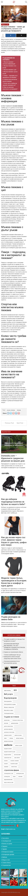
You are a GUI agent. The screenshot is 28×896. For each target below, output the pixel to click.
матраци (11, 738)
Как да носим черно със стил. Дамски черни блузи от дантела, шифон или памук (14, 541)
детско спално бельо (8, 726)
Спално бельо (6, 862)
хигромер (20, 776)
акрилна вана (7, 720)
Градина (4, 846)
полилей (6, 763)
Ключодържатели (8, 701)
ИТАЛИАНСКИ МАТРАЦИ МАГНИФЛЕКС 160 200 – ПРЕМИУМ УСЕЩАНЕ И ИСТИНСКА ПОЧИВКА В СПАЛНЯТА (14, 646)
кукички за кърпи (18, 735)
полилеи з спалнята (14, 760)
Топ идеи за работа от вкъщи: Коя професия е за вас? (14, 640)
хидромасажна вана (8, 779)
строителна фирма (11, 770)
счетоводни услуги (20, 773)
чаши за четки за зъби (8, 782)
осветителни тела (7, 757)
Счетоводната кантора (8, 713)
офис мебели (17, 757)
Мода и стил (5, 24)
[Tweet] (21, 35)
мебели (8, 745)
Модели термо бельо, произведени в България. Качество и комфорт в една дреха (14, 582)
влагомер (6, 723)
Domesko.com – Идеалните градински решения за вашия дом (13, 458)
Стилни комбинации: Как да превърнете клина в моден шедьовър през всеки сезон (12, 656)
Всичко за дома (7, 843)
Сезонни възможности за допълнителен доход (12, 662)
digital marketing (7, 690)
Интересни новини (7, 851)
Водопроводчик (10, 698)
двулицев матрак (14, 723)
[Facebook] (8, 413)
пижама (19, 410)
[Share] (10, 35)
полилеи (6, 760)
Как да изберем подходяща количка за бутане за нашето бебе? (13, 501)
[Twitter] (11, 413)
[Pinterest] (19, 413)
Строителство (6, 865)
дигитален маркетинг (8, 729)
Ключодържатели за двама (10, 704)
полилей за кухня (14, 763)
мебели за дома (18, 745)
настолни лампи (17, 754)
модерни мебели (7, 754)
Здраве (4, 849)
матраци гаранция (20, 738)
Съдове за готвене (11, 717)
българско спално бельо (18, 720)
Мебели (4, 857)
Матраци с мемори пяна (9, 707)
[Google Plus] (13, 413)
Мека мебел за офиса (8, 710)
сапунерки (6, 766)
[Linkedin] (16, 413)
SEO (15, 690)
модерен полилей (8, 748)
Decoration (5, 838)
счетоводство (7, 776)
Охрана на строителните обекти (13, 652)
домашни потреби (8, 735)
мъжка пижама (18, 106)
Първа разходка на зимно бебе (10, 618)
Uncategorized (6, 841)
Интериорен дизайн (8, 854)
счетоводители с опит (8, 773)
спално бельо (14, 766)
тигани (14, 776)
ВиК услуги (8, 694)
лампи (5, 738)
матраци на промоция (8, 741)
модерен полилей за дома (9, 751)
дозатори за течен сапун (9, 732)
